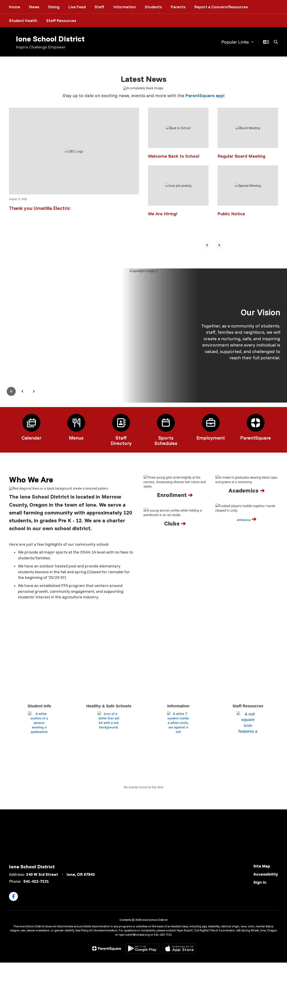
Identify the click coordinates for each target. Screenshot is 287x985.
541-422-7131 (36, 881)
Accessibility (265, 874)
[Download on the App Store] (179, 949)
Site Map (261, 866)
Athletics (244, 520)
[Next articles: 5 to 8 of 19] (219, 245)
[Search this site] (276, 42)
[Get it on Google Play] (142, 949)
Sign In (259, 882)
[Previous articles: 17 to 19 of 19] (206, 245)
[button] (237, 42)
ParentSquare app (204, 95)
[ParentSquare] (106, 948)
